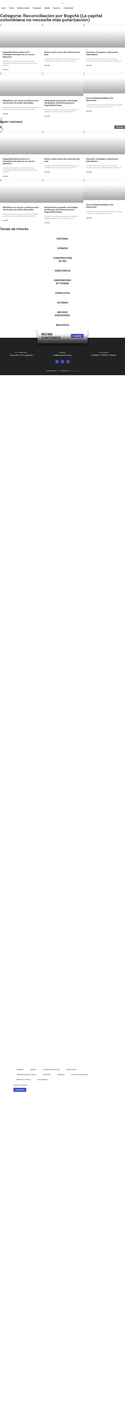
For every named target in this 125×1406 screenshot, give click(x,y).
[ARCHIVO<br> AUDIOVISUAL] (62, 308)
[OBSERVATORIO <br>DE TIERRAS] (62, 276)
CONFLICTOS (62, 293)
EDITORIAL (62, 239)
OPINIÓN (62, 248)
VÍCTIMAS (62, 303)
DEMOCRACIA (62, 271)
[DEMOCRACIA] (62, 267)
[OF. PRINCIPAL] (21, 350)
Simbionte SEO (74, 371)
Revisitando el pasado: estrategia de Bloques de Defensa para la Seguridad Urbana (61, 103)
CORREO (62, 352)
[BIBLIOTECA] (62, 321)
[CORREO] (62, 350)
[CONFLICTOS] (62, 289)
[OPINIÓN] (62, 244)
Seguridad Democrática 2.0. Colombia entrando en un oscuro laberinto (19, 54)
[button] (119, 127)
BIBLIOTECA (62, 325)
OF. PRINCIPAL (21, 352)
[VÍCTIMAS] (62, 299)
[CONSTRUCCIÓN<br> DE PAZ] (62, 254)
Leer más (5, 69)
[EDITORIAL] (62, 235)
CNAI (58, 371)
